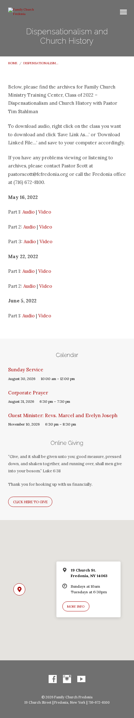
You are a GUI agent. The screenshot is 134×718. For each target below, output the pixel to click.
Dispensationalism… (40, 63)
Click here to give (30, 502)
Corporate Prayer (28, 393)
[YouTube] (81, 679)
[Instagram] (67, 679)
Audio (28, 212)
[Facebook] (53, 679)
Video (44, 212)
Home (12, 63)
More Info (75, 607)
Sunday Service (25, 370)
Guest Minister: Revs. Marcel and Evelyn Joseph (62, 415)
